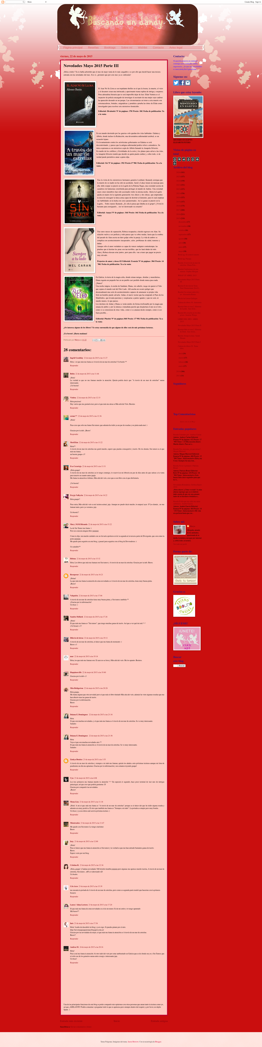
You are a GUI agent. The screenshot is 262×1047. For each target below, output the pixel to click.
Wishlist (142, 47)
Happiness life (76, 672)
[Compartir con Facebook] (101, 340)
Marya (192, 526)
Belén (72, 373)
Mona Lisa (74, 801)
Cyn (72, 778)
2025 (178, 176)
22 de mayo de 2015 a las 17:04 (90, 595)
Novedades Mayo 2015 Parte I (189, 342)
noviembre (183, 226)
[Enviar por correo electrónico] (93, 340)
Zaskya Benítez (76, 759)
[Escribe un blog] (96, 340)
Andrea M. (74, 947)
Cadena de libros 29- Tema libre (188, 347)
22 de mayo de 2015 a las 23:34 (100, 714)
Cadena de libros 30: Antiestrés (189, 302)
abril (181, 353)
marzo (181, 357)
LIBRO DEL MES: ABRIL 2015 (188, 320)
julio (181, 242)
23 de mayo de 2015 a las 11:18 (91, 801)
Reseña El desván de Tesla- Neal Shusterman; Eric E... (189, 286)
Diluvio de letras (76, 638)
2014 (178, 371)
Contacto (158, 47)
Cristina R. (74, 865)
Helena (73, 558)
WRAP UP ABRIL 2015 (187, 275)
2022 (178, 189)
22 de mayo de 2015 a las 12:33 (88, 397)
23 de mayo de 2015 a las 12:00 (86, 841)
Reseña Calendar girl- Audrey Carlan (187, 434)
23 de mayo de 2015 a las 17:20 (100, 904)
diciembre (183, 222)
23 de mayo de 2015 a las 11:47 (92, 823)
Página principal (72, 47)
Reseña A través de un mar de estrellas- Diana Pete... (189, 263)
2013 (178, 375)
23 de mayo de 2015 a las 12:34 (91, 865)
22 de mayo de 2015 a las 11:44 (87, 373)
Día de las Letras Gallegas (187, 298)
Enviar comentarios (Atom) (81, 1026)
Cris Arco (74, 886)
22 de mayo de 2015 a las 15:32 (88, 558)
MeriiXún (74, 442)
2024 (178, 180)
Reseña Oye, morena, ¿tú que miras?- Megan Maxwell (187, 450)
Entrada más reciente (71, 1021)
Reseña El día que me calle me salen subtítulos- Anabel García (186, 502)
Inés (71, 923)
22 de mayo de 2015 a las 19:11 (96, 638)
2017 (178, 210)
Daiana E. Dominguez (79, 714)
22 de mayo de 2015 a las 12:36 (90, 416)
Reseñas (93, 47)
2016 (178, 214)
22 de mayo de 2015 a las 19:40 (94, 672)
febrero (182, 362)
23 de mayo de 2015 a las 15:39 (90, 886)
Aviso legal (175, 47)
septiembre (183, 234)
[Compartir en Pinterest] (104, 340)
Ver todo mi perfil (180, 544)
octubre (182, 230)
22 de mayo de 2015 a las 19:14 (86, 656)
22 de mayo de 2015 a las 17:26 (95, 616)
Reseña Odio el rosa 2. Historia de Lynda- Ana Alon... (189, 307)
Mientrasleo (75, 823)
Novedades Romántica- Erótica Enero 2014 (187, 485)
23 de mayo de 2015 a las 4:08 (85, 778)
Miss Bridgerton (76, 688)
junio (181, 247)
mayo (181, 251)
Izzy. (72, 841)
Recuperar (74, 574)
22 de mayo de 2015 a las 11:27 (95, 358)
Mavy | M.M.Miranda (78, 524)
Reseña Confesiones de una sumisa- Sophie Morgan (188, 270)
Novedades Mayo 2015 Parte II (189, 325)
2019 (178, 201)
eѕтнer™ (73, 416)
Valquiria (74, 595)
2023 (178, 185)
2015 (178, 218)
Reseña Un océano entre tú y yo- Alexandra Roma (188, 293)
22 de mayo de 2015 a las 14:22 (95, 495)
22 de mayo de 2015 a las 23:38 (100, 735)
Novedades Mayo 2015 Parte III (189, 280)
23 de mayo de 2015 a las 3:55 (94, 759)
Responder (74, 365)
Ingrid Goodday (76, 358)
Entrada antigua (159, 1021)
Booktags (110, 47)
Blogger (158, 1041)
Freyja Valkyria (76, 495)
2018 (178, 205)
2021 (178, 193)
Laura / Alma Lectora (79, 904)
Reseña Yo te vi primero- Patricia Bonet (185, 466)
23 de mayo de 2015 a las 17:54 (86, 923)
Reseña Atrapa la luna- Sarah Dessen (189, 336)
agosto (181, 238)
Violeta (73, 397)
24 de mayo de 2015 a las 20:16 (91, 947)
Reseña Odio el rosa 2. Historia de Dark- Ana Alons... (189, 330)
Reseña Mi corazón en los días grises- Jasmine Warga (189, 313)
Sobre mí (126, 47)
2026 (178, 172)
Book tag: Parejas (184, 258)
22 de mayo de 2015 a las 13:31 (94, 466)
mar (72, 656)
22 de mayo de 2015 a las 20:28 (96, 688)
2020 (178, 197)
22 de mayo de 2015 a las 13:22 (90, 442)
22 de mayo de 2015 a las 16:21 (91, 574)
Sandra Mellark (76, 616)
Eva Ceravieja (75, 466)
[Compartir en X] (99, 340)
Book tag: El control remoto (188, 254)
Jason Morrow (133, 1041)
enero (181, 366)
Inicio (117, 1021)
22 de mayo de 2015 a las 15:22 (100, 524)
